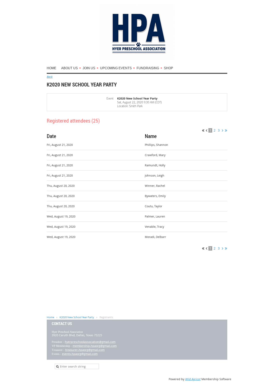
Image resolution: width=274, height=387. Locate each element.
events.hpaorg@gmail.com (80, 354)
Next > (222, 130)
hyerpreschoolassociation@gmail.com (90, 342)
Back (50, 77)
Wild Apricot (193, 379)
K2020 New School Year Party (77, 317)
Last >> (225, 130)
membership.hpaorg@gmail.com (95, 346)
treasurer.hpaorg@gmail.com (85, 350)
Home (50, 317)
